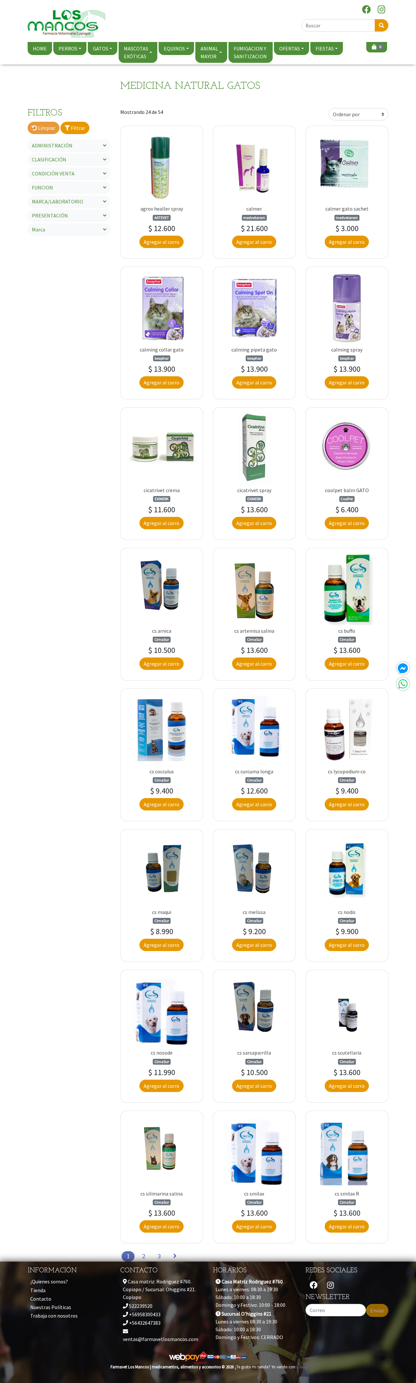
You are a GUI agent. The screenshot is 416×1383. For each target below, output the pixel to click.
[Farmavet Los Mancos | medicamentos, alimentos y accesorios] (67, 21)
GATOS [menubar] (100, 48)
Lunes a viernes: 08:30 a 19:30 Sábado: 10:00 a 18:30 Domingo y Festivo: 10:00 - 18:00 (250, 1293)
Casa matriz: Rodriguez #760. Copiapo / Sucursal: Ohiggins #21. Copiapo (159, 1289)
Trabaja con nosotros (54, 1315)
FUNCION (42, 187)
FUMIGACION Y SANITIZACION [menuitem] (250, 52)
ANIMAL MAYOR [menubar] (209, 52)
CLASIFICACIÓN (49, 159)
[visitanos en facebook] (366, 9)
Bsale (301, 1366)
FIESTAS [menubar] (325, 48)
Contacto (40, 1298)
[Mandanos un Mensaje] (403, 668)
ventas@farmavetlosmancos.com (160, 1339)
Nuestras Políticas (50, 1307)
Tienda (38, 1290)
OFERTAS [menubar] (289, 48)
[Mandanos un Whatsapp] (403, 683)
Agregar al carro (161, 242)
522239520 (140, 1306)
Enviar (377, 1310)
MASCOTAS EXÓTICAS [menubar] (136, 52)
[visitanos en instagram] (381, 9)
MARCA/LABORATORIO (57, 201)
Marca (38, 229)
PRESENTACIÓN (50, 215)
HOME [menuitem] (40, 48)
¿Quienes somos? (49, 1281)
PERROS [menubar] (67, 48)
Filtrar (77, 128)
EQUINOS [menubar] (174, 48)
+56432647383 (144, 1323)
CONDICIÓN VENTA (53, 173)
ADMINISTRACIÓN (52, 145)
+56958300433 (144, 1314)
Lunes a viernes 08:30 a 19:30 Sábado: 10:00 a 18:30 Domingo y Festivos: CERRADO (249, 1325)
